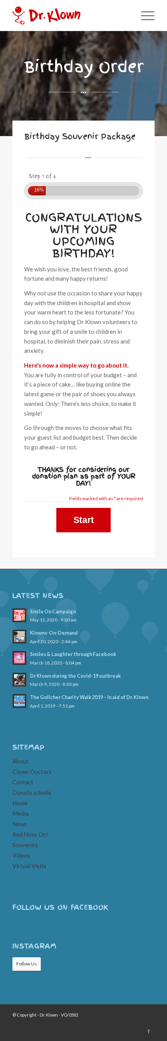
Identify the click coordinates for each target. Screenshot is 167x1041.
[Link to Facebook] (149, 1031)
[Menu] (144, 15)
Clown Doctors (32, 771)
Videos (21, 855)
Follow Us (26, 964)
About (20, 761)
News (19, 823)
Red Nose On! (30, 834)
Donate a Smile (31, 792)
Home (20, 802)
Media (20, 813)
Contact (22, 782)
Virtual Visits (29, 865)
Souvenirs (25, 844)
